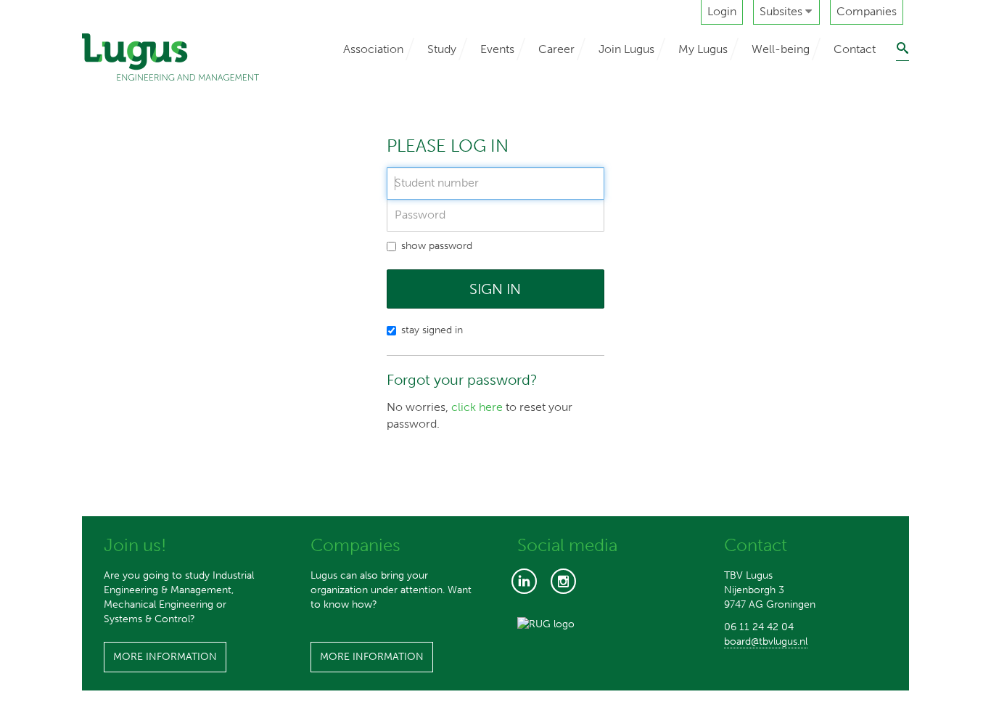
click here (477, 407)
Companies (866, 11)
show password (436, 246)
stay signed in (432, 330)
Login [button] (721, 11)
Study (441, 49)
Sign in (495, 289)
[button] (786, 12)
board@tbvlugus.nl (765, 641)
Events (497, 49)
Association (373, 49)
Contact (855, 49)
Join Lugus (626, 49)
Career (556, 49)
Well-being (781, 49)
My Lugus (703, 49)
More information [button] (165, 657)
